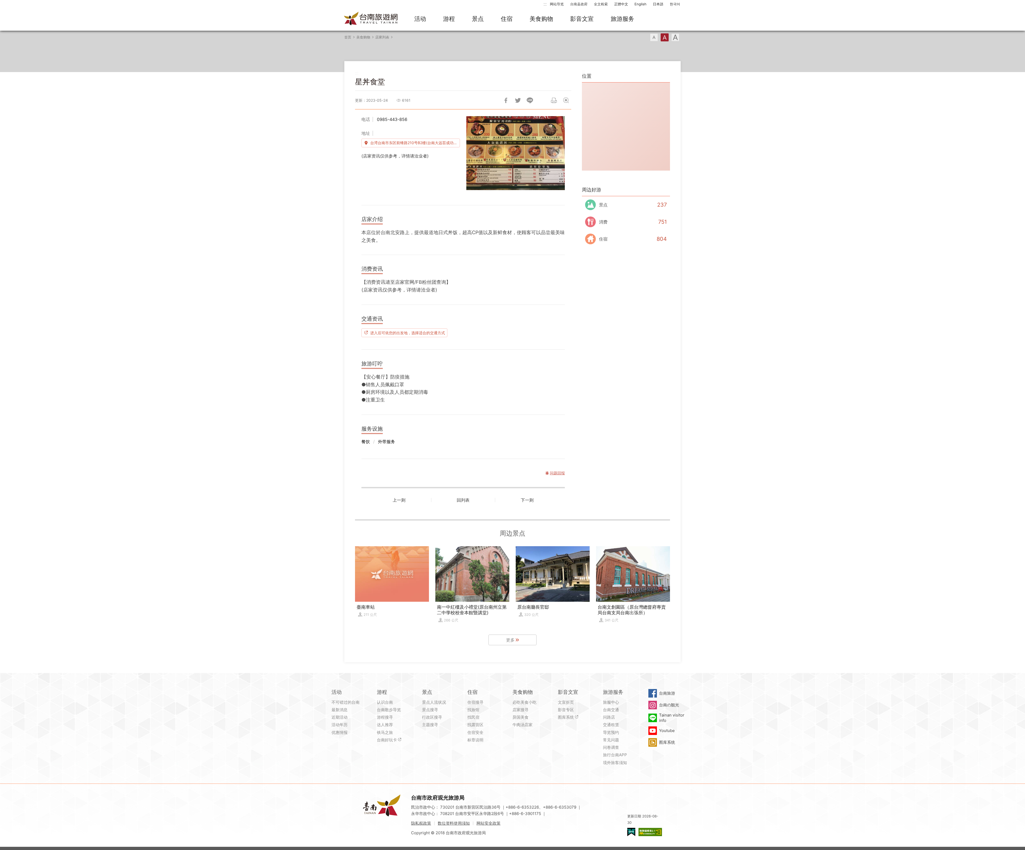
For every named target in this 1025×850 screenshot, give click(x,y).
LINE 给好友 (530, 100)
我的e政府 (631, 832)
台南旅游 (667, 693)
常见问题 (611, 739)
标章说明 (475, 739)
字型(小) (654, 37)
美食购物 (541, 18)
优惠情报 (340, 732)
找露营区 (475, 724)
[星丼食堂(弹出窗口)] (515, 153)
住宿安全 (475, 732)
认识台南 (385, 702)
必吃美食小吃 (524, 702)
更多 (510, 640)
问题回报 (566, 100)
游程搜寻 (385, 717)
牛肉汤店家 (522, 724)
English (640, 4)
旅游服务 (622, 18)
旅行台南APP (615, 754)
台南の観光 (669, 704)
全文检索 (601, 4)
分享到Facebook (505, 100)
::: (545, 4)
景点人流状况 (434, 702)
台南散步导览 (389, 709)
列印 (554, 100)
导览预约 (611, 732)
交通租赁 (611, 724)
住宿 (506, 18)
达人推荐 (385, 724)
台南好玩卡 (387, 739)
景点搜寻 (430, 709)
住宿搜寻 (475, 702)
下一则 (527, 500)
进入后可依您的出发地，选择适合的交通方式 (407, 332)
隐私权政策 (421, 823)
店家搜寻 (520, 709)
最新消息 (340, 709)
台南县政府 (579, 4)
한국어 (675, 4)
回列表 (463, 500)
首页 (347, 37)
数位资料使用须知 (454, 823)
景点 (478, 18)
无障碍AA (650, 832)
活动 (420, 18)
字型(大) (675, 37)
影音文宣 (582, 18)
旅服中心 (611, 702)
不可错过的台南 (346, 702)
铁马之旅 (385, 732)
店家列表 (382, 37)
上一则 (399, 500)
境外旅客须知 (615, 762)
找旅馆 (473, 709)
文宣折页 (566, 702)
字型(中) (665, 37)
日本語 (658, 4)
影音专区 (566, 709)
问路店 (609, 717)
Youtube (667, 730)
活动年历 (340, 724)
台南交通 (611, 709)
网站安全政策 (488, 823)
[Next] (556, 153)
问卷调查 (611, 747)
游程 (449, 18)
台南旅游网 (371, 19)
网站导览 (557, 4)
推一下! (517, 100)
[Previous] (475, 153)
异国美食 (520, 717)
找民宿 (473, 717)
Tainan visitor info (671, 718)
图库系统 (566, 717)
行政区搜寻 (432, 717)
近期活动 (340, 717)
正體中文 (621, 4)
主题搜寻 (430, 724)
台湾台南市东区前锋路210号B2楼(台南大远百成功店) (414, 142)
